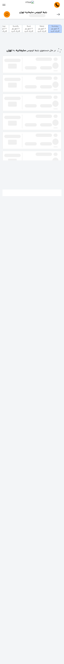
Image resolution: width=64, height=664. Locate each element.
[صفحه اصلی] (30, 5)
